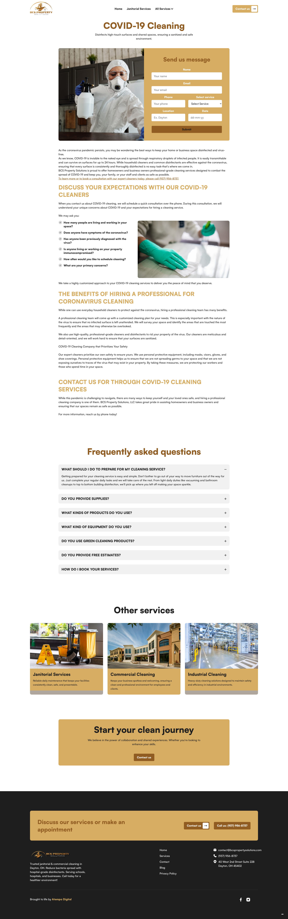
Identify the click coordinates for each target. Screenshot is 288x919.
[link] (50, 852)
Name (186, 69)
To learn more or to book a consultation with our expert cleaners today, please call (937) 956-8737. (118, 178)
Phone (168, 97)
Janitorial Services (139, 8)
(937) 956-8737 (227, 855)
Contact (164, 861)
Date (205, 111)
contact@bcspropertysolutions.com (240, 850)
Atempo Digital (62, 899)
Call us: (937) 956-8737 (232, 825)
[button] (164, 9)
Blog (162, 867)
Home (118, 8)
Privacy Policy (168, 873)
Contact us (144, 757)
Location (168, 111)
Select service (205, 97)
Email (186, 83)
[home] (41, 9)
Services (165, 855)
